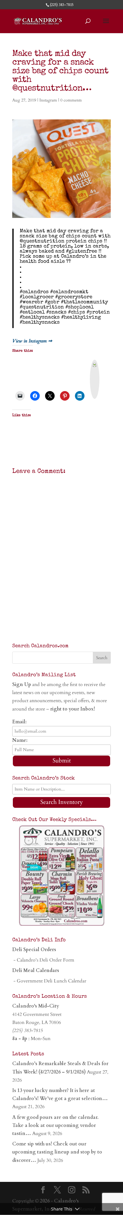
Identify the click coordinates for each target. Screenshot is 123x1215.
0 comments (71, 100)
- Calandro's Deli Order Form (43, 960)
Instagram (48, 100)
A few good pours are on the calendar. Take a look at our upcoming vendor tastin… (55, 1125)
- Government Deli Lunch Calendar (49, 981)
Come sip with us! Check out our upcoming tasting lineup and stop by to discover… (57, 1152)
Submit (62, 760)
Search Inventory (61, 802)
